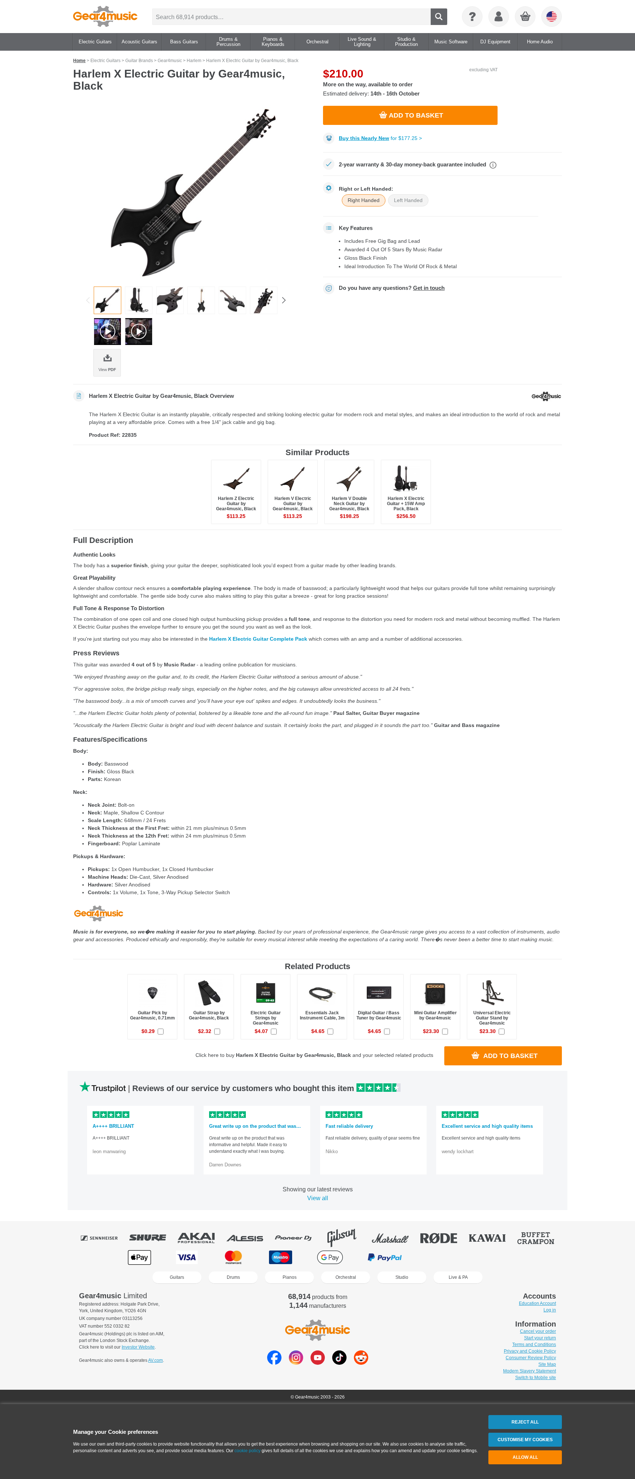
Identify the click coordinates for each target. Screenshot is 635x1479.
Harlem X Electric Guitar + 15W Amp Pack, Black (406, 503)
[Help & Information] (472, 16)
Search (439, 16)
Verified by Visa (494, 1257)
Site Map (547, 1364)
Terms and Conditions (534, 1344)
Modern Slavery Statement (529, 1371)
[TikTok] (339, 1363)
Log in (549, 1310)
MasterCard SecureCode (442, 1257)
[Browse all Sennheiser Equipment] (104, 1238)
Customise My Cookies (525, 1439)
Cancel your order (538, 1331)
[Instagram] (296, 1363)
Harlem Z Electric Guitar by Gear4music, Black (236, 503)
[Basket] (525, 17)
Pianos (290, 1277)
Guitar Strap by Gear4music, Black (209, 1015)
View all (317, 1198)
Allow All (525, 1457)
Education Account (537, 1303)
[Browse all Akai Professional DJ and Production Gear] (201, 1238)
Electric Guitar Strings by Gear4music (266, 1018)
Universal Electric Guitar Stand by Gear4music (492, 1018)
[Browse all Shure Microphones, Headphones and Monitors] (153, 1238)
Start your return (540, 1338)
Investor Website (138, 1347)
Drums (233, 1277)
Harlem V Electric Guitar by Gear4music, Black (293, 503)
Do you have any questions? (392, 288)
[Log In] (499, 16)
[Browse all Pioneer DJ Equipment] (298, 1238)
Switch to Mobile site (535, 1377)
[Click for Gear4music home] (105, 16)
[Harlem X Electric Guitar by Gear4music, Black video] (107, 331)
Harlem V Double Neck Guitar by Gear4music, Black (349, 503)
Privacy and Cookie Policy (530, 1351)
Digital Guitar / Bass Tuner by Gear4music (378, 1015)
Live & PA (458, 1277)
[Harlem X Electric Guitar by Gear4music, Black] (192, 192)
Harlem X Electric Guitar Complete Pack (258, 639)
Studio (401, 1277)
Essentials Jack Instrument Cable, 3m (322, 1015)
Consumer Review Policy (531, 1357)
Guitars (177, 1277)
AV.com (155, 1360)
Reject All (525, 1422)
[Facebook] (274, 1363)
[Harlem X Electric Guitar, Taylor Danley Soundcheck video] (138, 331)
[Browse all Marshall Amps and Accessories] (395, 1238)
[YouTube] (318, 1363)
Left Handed (408, 200)
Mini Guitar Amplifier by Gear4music (435, 1015)
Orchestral (346, 1277)
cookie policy (247, 1450)
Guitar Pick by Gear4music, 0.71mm (152, 1015)
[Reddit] (361, 1363)
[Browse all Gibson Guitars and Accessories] (347, 1238)
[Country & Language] (552, 16)
